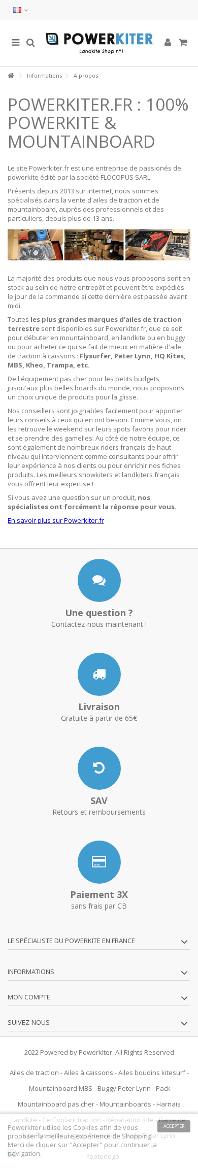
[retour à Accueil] (11, 76)
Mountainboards (125, 1104)
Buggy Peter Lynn (124, 1088)
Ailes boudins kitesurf (151, 1072)
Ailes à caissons (88, 1072)
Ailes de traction (34, 1072)
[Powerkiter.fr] (99, 43)
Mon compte (29, 996)
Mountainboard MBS (60, 1088)
